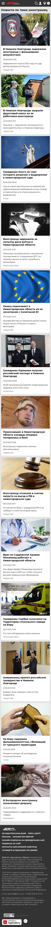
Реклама (6, 837)
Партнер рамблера (22, 915)
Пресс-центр (34, 833)
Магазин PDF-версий (23, 837)
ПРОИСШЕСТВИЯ (11, 266)
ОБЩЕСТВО (8, 70)
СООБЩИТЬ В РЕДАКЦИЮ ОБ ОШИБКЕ (19, 850)
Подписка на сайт (11, 843)
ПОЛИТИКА (8, 391)
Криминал (8, 818)
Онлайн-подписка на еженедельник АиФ (23, 840)
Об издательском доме (14, 833)
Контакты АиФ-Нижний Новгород (19, 847)
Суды (6, 198)
